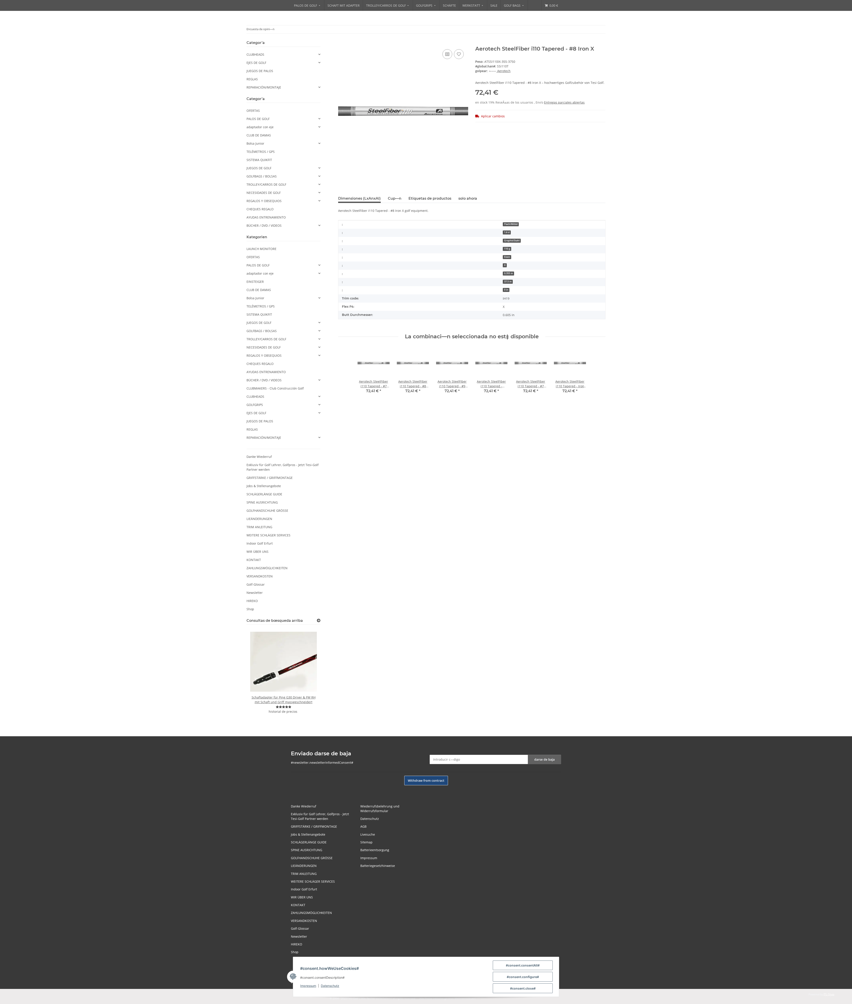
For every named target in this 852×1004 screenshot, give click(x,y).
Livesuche (367, 834)
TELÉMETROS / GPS (261, 152)
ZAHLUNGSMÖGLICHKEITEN (267, 568)
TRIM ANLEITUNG (259, 527)
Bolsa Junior (255, 143)
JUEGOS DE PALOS (260, 71)
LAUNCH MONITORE (261, 249)
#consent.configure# (523, 977)
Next (309, 674)
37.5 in (508, 281)
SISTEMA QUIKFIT (259, 160)
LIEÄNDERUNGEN (259, 519)
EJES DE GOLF (256, 63)
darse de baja (544, 759)
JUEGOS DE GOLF (259, 168)
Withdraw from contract (426, 780)
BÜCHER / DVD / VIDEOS (264, 225)
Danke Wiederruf (259, 457)
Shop (250, 609)
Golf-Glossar (256, 584)
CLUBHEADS (255, 54)
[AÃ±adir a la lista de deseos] (447, 54)
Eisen (507, 256)
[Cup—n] (283, 707)
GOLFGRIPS (255, 405)
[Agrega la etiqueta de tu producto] (459, 54)
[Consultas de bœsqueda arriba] (318, 620)
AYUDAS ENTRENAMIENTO (266, 217)
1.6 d (507, 232)
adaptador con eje (260, 127)
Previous (257, 674)
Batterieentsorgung (374, 850)
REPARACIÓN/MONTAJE (264, 87)
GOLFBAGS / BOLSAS (262, 176)
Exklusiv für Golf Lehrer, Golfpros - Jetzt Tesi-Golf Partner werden (283, 467)
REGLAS (252, 79)
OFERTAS (253, 110)
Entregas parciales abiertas (564, 102)
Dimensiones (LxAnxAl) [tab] (359, 198)
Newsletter (255, 593)
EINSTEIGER (255, 282)
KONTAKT (254, 560)
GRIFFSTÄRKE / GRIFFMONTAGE (270, 478)
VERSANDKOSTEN (260, 576)
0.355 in (508, 273)
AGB (363, 826)
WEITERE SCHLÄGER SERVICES (268, 535)
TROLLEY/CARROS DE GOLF (266, 184)
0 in (506, 289)
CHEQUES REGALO (260, 209)
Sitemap (366, 842)
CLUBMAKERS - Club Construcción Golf (275, 388)
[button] (283, 54)
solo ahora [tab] (467, 198)
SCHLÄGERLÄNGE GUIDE (264, 494)
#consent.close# (523, 988)
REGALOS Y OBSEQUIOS (264, 201)
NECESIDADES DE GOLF (264, 193)
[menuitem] (307, 5)
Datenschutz (330, 986)
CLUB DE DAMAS (259, 135)
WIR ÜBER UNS (257, 551)
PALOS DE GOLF (258, 119)
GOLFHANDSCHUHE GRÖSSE (267, 510)
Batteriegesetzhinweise (377, 866)
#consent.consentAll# (523, 965)
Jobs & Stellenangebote (264, 486)
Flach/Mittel (511, 224)
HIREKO (252, 601)
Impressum (308, 986)
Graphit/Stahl (512, 240)
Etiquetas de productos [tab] (429, 198)
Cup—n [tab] (394, 198)
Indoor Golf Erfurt (260, 543)
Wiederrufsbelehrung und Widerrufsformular (379, 808)
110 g (507, 248)
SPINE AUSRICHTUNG (262, 502)
